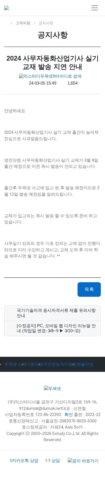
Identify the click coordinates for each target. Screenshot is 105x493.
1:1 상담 (52, 460)
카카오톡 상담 (25, 460)
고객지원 (23, 23)
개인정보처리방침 (60, 364)
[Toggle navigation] (94, 8)
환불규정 (85, 364)
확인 (68, 414)
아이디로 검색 (68, 76)
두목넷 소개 (15, 364)
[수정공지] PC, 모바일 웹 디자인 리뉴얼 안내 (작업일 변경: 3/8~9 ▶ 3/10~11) (56, 328)
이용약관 (34, 364)
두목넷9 (47, 76)
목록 (89, 289)
